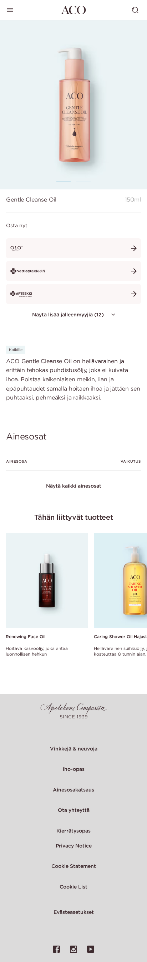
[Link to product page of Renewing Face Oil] (47, 580)
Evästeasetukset (74, 912)
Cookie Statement (73, 866)
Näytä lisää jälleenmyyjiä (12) (68, 314)
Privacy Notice (74, 846)
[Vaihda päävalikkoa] (10, 10)
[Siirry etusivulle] (73, 10)
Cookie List (73, 887)
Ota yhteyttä (74, 810)
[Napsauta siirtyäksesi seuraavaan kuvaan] (125, 104)
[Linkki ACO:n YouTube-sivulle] (90, 949)
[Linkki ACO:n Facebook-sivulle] (56, 949)
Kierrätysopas (73, 831)
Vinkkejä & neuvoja (73, 748)
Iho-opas (74, 769)
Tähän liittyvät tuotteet (73, 517)
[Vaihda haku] (135, 10)
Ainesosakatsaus (73, 790)
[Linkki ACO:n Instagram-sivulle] (73, 949)
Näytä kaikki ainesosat (73, 486)
